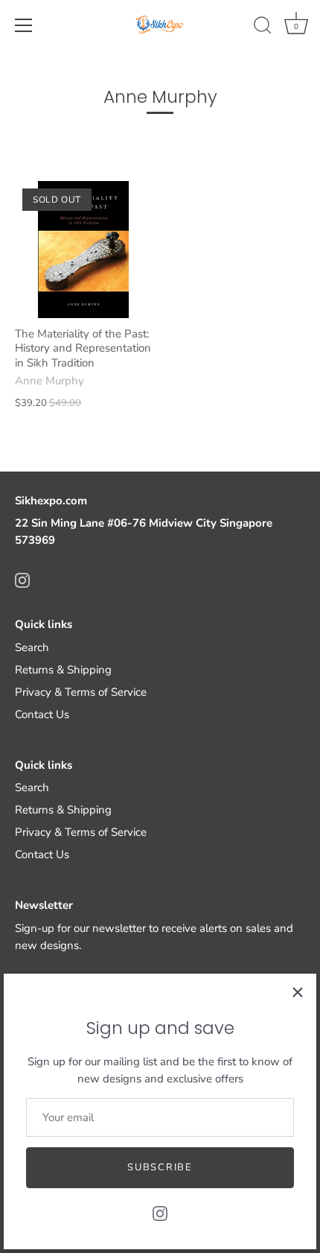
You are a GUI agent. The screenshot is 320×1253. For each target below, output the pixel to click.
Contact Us (42, 714)
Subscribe (159, 1167)
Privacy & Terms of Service (81, 692)
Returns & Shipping (63, 669)
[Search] (262, 27)
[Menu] (23, 25)
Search (32, 647)
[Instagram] (160, 1212)
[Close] (297, 992)
